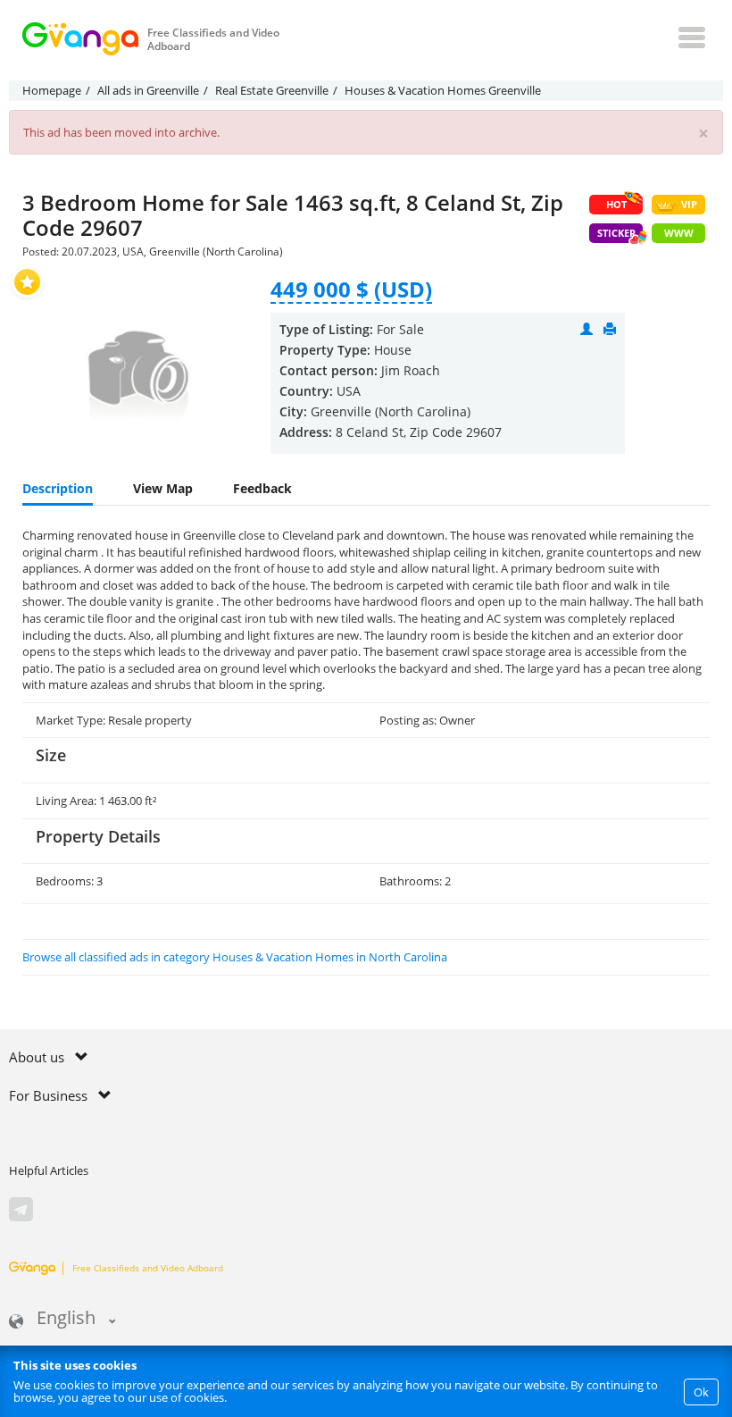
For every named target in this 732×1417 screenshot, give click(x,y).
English (66, 1319)
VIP (689, 204)
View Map (163, 488)
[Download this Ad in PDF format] (609, 329)
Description (57, 488)
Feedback (262, 488)
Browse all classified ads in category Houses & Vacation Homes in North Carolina (234, 957)
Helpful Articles (48, 1170)
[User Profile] (586, 329)
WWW (679, 232)
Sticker (616, 232)
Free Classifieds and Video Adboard (147, 1268)
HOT (616, 204)
